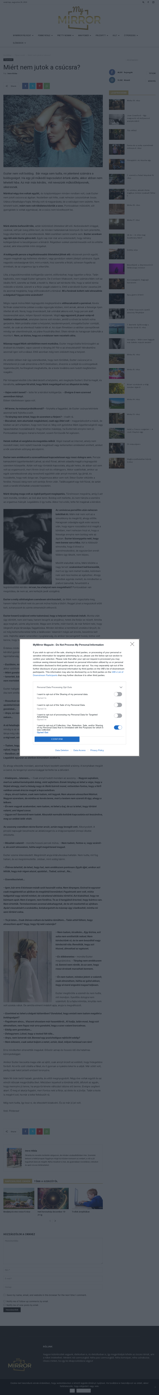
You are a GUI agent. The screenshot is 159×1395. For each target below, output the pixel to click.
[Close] (133, 645)
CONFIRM (57, 739)
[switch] (118, 694)
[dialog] (79, 697)
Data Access (79, 750)
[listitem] (79, 687)
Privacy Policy (97, 750)
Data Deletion (62, 750)
